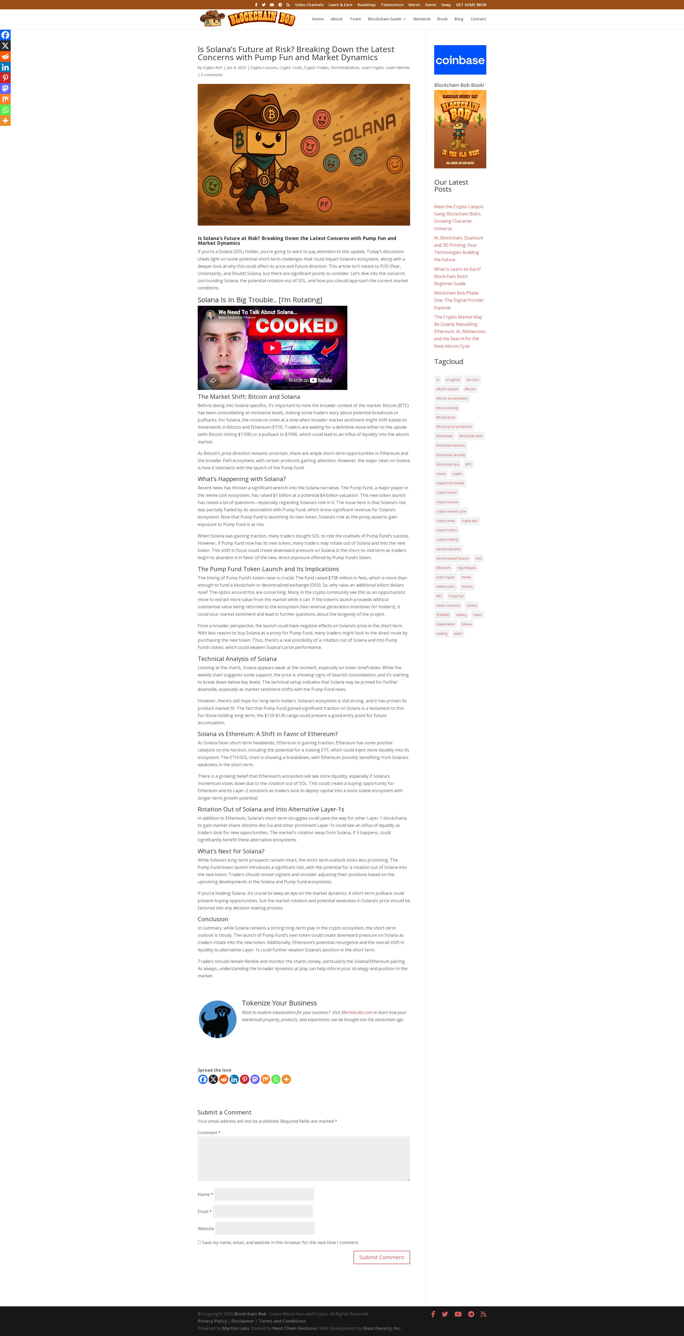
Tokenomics (392, 5)
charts (441, 473)
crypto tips (469, 520)
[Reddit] (223, 1079)
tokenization (445, 624)
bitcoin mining (447, 408)
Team (355, 19)
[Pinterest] (244, 1079)
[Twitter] (264, 6)
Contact (478, 19)
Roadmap (366, 5)
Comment (209, 1133)
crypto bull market (450, 483)
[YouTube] (272, 6)
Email (205, 1211)
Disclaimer (242, 1321)
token (477, 615)
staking (461, 615)
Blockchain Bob (471, 436)
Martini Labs (235, 1328)
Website (206, 1229)
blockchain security (450, 455)
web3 (458, 633)
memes (467, 586)
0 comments (212, 74)
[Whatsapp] (276, 1079)
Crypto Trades (316, 67)
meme (466, 577)
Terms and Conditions (282, 1321)
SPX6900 (442, 615)
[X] (213, 1079)
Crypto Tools (290, 67)
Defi (479, 558)
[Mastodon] (255, 1079)
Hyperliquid (466, 568)
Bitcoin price (445, 417)
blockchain (444, 436)
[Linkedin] (234, 1079)
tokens (467, 624)
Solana (472, 605)
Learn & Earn (340, 5)
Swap (446, 5)
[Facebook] (256, 6)
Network (422, 19)
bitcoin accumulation (452, 398)
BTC (469, 464)
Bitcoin (470, 389)
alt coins (473, 379)
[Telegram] (280, 6)
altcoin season (447, 389)
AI (437, 379)
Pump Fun (456, 596)
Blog (459, 19)
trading (441, 633)
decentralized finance (452, 558)
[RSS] (288, 6)
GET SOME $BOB (471, 5)
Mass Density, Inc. (382, 1328)
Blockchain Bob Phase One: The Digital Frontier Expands (459, 300)
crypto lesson (446, 492)
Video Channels (309, 5)
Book (442, 19)
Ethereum (443, 568)
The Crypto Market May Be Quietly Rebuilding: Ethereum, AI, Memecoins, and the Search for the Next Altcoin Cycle (460, 331)
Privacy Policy (212, 1321)
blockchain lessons (450, 445)
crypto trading (447, 539)
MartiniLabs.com (356, 1012)
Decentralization (345, 67)
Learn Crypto (372, 67)
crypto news (445, 520)
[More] (286, 1079)
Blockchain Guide (384, 19)
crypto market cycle (451, 511)
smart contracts (448, 605)
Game (430, 5)
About (337, 19)
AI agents (453, 379)
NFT (439, 596)
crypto (457, 473)
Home (318, 19)
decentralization (448, 549)
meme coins (445, 586)
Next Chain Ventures (295, 1328)
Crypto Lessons (263, 67)
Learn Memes (398, 67)
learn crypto (445, 577)
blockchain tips (447, 464)
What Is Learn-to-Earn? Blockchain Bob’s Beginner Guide (457, 276)
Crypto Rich (213, 67)
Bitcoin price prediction (454, 426)
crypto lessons (447, 502)
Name (205, 1194)
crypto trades (446, 530)
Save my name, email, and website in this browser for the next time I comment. (280, 1242)
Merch (414, 5)
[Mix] (265, 1079)
